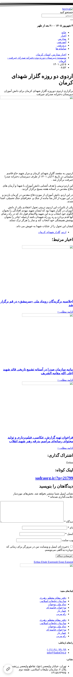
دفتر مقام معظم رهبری (53, 597)
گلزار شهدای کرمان (49, 232)
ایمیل (69, 533)
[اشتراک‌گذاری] (8, 669)
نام (70, 527)
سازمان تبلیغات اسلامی (53, 601)
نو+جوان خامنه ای (56, 607)
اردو (64, 232)
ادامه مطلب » (65, 311)
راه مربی (61, 614)
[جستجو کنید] (71, 19)
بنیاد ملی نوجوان (57, 604)
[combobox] (57, 15)
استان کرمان (43, 54)
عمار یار (61, 610)
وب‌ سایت (67, 540)
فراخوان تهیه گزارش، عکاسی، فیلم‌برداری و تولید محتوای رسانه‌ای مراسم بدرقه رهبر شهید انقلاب (40, 439)
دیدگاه (68, 521)
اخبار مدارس (59, 54)
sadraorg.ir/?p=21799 (54, 478)
